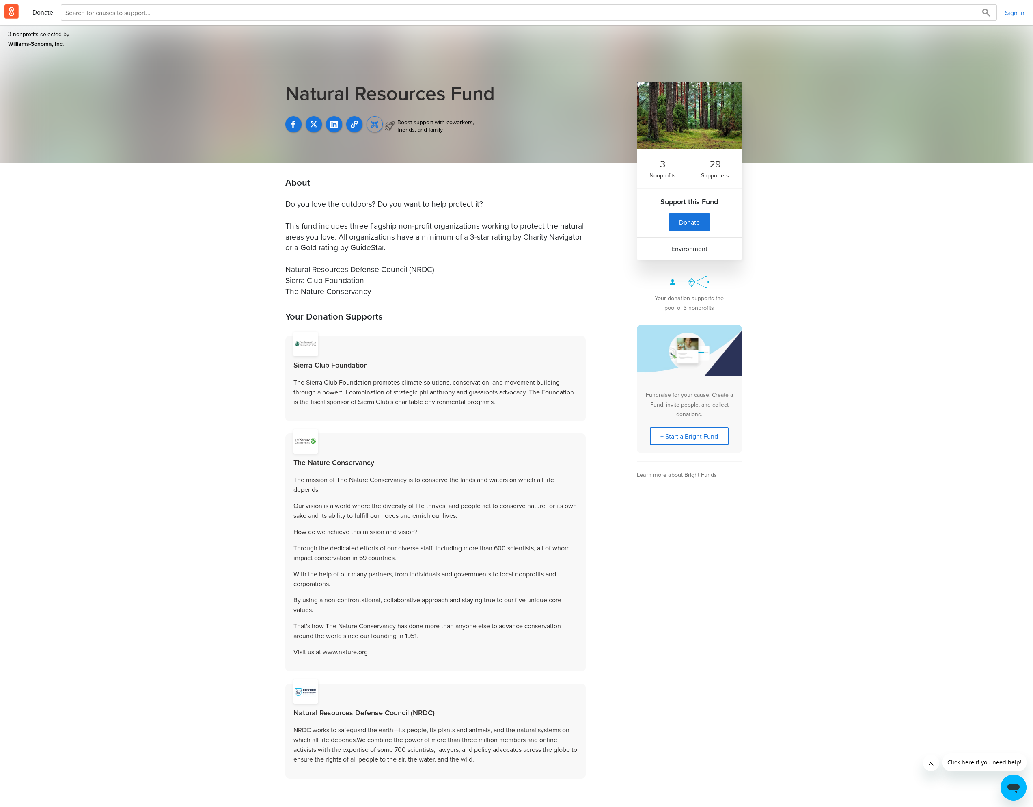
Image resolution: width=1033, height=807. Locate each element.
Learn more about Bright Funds (677, 474)
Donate (42, 12)
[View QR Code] (375, 124)
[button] (354, 124)
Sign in (1014, 12)
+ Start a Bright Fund (689, 436)
